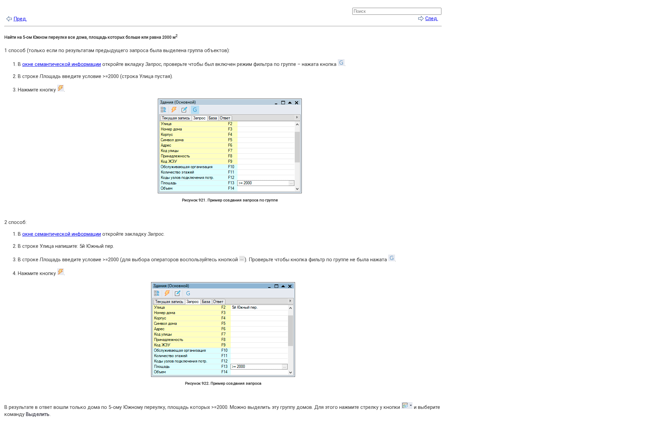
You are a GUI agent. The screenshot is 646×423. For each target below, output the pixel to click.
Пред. (20, 19)
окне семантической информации (61, 64)
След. (431, 18)
